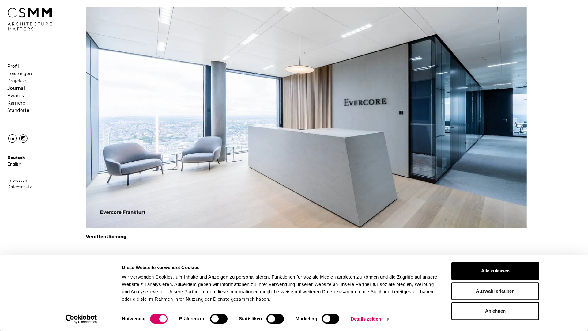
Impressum (17, 180)
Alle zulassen (495, 270)
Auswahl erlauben (495, 291)
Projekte (16, 81)
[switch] (219, 319)
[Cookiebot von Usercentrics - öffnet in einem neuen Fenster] (81, 319)
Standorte (18, 110)
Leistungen (19, 73)
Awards (15, 95)
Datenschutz (19, 186)
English (14, 164)
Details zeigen (366, 318)
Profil (13, 66)
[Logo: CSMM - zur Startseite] (29, 19)
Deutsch (16, 157)
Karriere (16, 103)
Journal (16, 88)
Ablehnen (495, 311)
